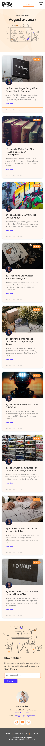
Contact (35, 733)
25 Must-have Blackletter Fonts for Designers (19, 277)
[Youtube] (22, 722)
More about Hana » (22, 713)
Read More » (9, 103)
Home (8, 733)
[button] (41, 4)
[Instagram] (28, 722)
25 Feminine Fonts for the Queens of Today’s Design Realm (19, 341)
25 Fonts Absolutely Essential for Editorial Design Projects (21, 469)
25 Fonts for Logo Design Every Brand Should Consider (22, 89)
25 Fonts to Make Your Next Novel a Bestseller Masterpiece (20, 152)
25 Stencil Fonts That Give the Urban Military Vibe (21, 593)
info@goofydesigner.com (25, 716)
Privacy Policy (21, 733)
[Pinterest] (16, 722)
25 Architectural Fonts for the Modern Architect (21, 530)
